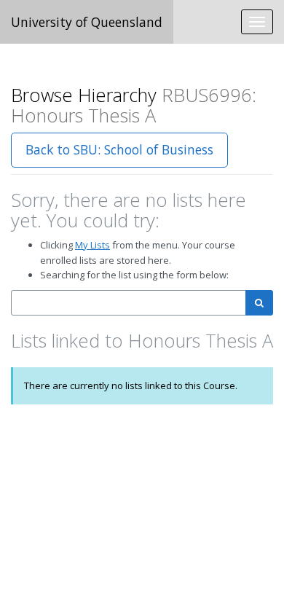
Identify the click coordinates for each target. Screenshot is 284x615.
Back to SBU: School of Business (119, 149)
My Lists (92, 244)
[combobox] (128, 303)
